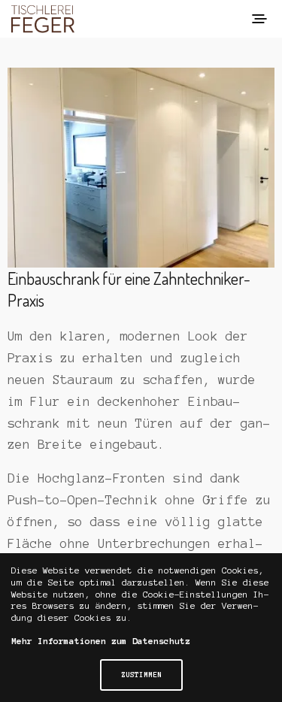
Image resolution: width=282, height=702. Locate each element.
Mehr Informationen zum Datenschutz (100, 641)
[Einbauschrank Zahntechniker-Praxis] (141, 168)
